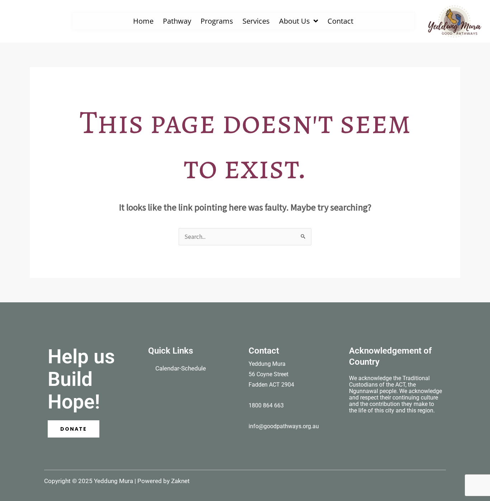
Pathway (177, 21)
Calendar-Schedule (180, 368)
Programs (217, 21)
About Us (294, 21)
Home (143, 21)
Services (256, 21)
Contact (340, 21)
